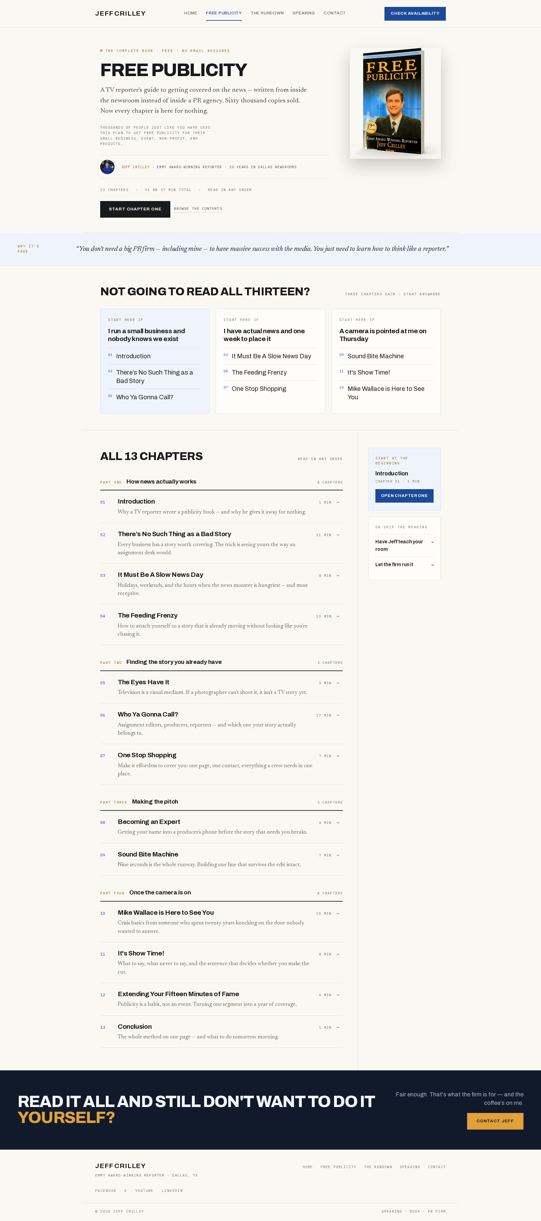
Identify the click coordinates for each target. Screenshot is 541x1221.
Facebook (105, 1190)
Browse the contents (198, 208)
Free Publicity (224, 13)
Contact (335, 13)
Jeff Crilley (120, 13)
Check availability (415, 13)
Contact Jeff (495, 1121)
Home (190, 13)
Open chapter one (404, 496)
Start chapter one (135, 209)
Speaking (303, 13)
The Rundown (267, 13)
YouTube (144, 1190)
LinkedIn (172, 1190)
